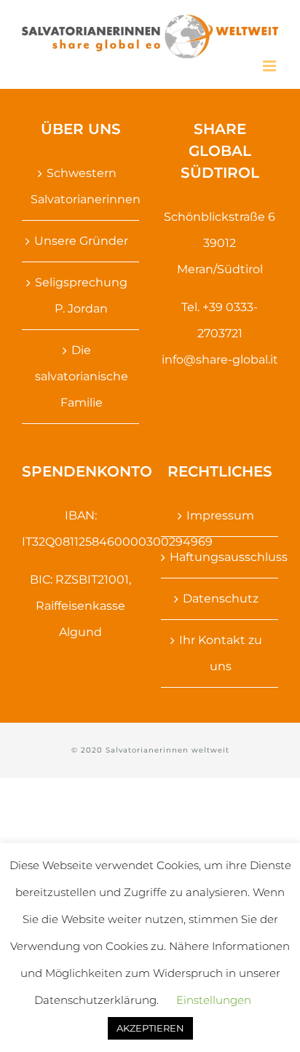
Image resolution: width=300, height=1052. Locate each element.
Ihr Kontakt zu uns (220, 653)
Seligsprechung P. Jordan (81, 295)
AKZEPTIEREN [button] (150, 1028)
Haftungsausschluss (220, 557)
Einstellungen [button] (213, 1000)
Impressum (220, 515)
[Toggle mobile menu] (270, 66)
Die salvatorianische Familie (81, 376)
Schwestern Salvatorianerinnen (81, 186)
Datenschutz (220, 598)
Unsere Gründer (81, 241)
